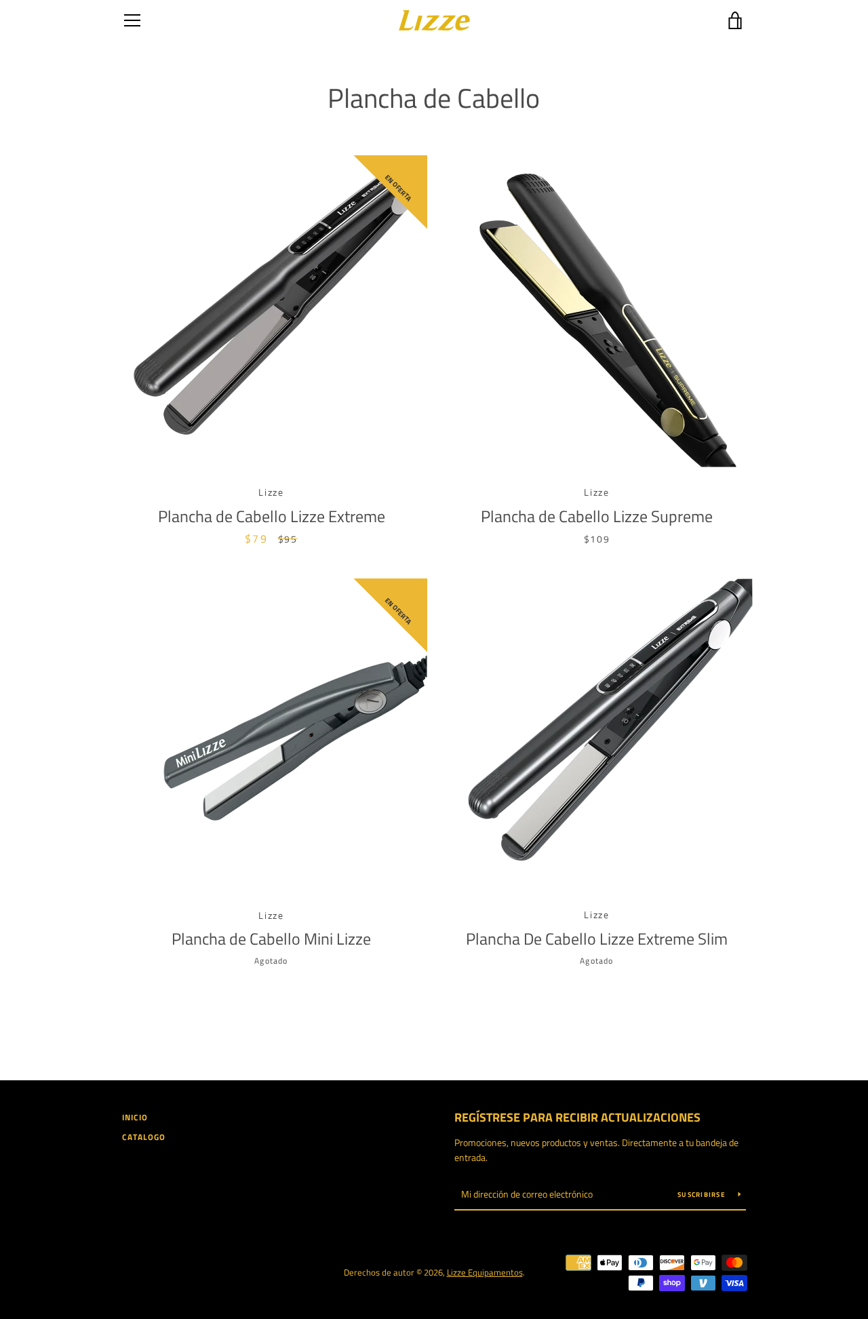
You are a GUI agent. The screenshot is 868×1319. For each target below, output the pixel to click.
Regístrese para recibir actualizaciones (577, 1117)
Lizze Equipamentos (485, 1272)
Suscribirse (702, 1194)
